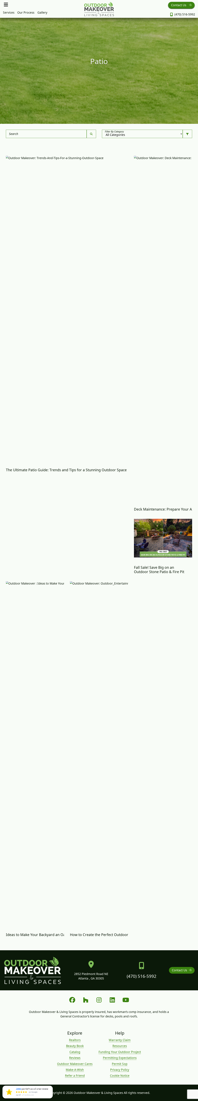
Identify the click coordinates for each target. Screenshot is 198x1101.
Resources (119, 1046)
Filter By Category (114, 131)
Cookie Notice (119, 1075)
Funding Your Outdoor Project (120, 1052)
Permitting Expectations (120, 1058)
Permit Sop (119, 1064)
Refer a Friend (75, 1075)
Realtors (75, 1040)
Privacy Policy (119, 1070)
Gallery (42, 12)
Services (8, 12)
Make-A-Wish (75, 1070)
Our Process (25, 12)
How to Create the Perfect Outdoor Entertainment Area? (117, 934)
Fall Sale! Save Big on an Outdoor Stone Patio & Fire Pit (159, 569)
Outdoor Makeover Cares (75, 1064)
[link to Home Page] (99, 9)
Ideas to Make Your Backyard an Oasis (38, 934)
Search (13, 134)
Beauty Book (75, 1046)
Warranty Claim (120, 1040)
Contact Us (179, 5)
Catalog (74, 1052)
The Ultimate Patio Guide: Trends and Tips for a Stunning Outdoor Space (66, 469)
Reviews (74, 1058)
